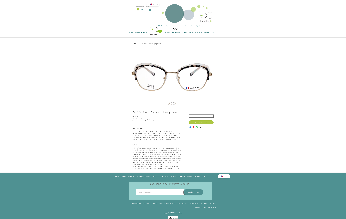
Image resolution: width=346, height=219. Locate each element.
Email (137, 188)
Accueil (134, 44)
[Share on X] (200, 127)
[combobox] (201, 116)
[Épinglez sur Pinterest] (193, 127)
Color (191, 113)
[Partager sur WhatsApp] (197, 127)
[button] (149, 9)
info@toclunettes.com (164, 26)
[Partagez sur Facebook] (190, 127)
